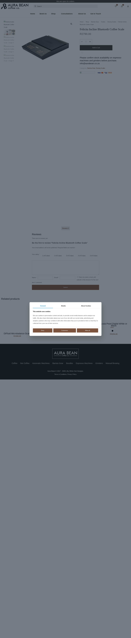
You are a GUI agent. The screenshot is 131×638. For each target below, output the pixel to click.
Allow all (87, 330)
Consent (43, 306)
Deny (42, 330)
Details (63, 306)
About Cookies (86, 306)
